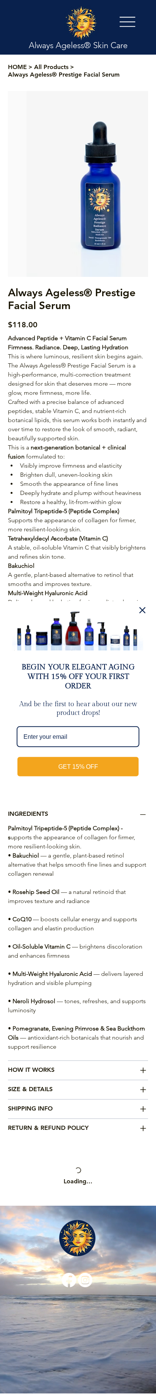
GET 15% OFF (78, 766)
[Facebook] (69, 1235)
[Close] (142, 610)
